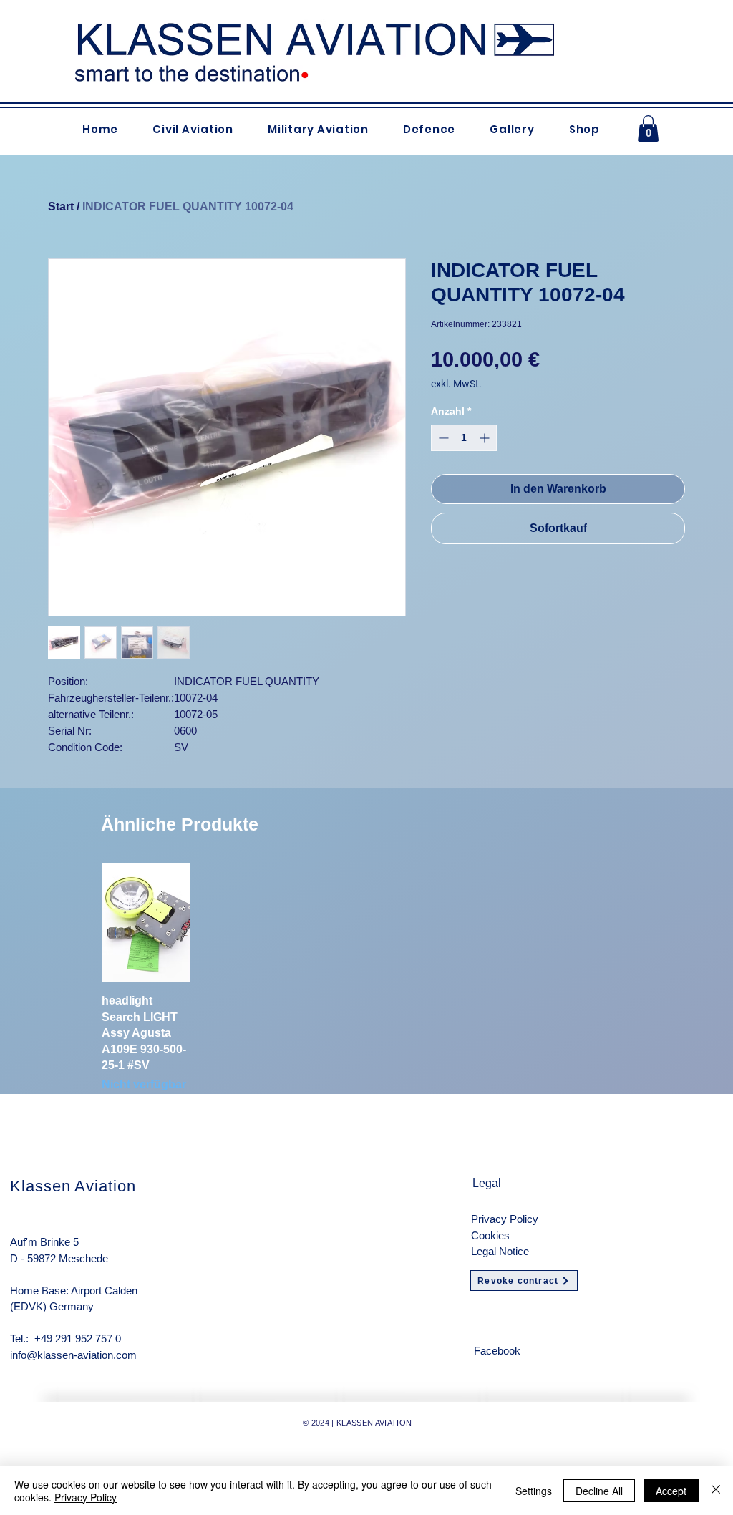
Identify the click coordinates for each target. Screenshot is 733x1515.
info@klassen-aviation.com (73, 1355)
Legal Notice (500, 1251)
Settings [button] (533, 1490)
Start (61, 206)
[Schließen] (715, 1491)
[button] (648, 128)
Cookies (490, 1235)
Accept (671, 1490)
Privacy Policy (504, 1219)
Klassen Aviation (72, 1186)
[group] (366, 978)
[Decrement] (442, 437)
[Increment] (486, 437)
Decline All (599, 1490)
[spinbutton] (464, 437)
